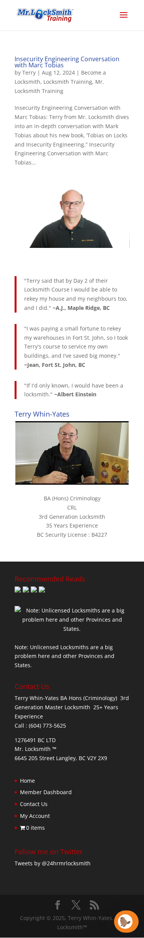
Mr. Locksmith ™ (35, 748)
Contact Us (34, 804)
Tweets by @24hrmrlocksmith (53, 863)
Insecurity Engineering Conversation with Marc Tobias (67, 62)
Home (27, 780)
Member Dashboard (46, 792)
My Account (35, 815)
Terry (29, 72)
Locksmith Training (67, 81)
